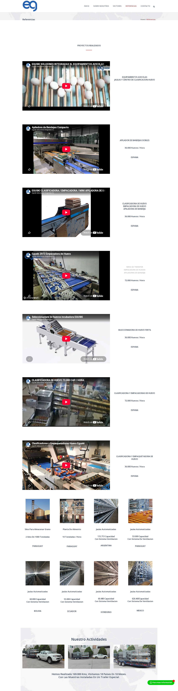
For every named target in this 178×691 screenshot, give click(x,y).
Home (143, 19)
